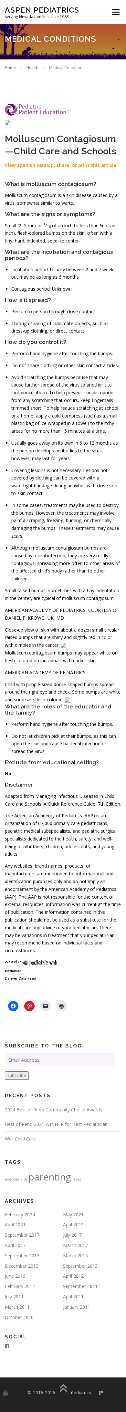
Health (32, 67)
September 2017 (22, 1235)
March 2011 (17, 1307)
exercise (12, 1179)
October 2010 (19, 1317)
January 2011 (76, 1307)
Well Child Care (20, 1139)
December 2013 (21, 1266)
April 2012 (73, 1276)
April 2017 (15, 1245)
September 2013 (80, 1266)
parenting (49, 1176)
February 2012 (20, 1286)
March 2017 (75, 1245)
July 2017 (72, 1235)
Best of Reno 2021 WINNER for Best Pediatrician (56, 1124)
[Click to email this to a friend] (45, 1006)
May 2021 (73, 1214)
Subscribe (16, 1075)
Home (10, 67)
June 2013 (15, 1276)
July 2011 (14, 1296)
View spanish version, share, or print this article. (61, 165)
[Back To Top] (63, 1388)
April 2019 (73, 1224)
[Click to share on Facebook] (13, 1006)
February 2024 (20, 1214)
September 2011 (80, 1286)
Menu (115, 12)
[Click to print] (62, 1006)
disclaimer (13, 971)
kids (24, 1179)
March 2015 (75, 1255)
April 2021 (15, 1224)
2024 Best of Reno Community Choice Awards (53, 1110)
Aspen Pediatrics (42, 9)
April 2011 (73, 1296)
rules (76, 1179)
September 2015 (22, 1255)
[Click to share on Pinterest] (29, 1006)
